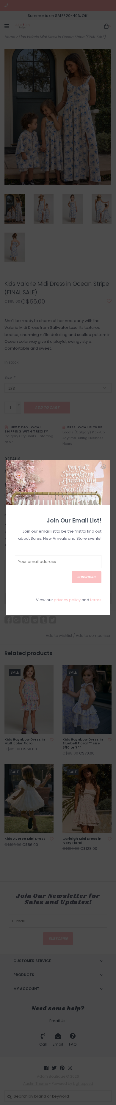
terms (95, 600)
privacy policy (67, 600)
